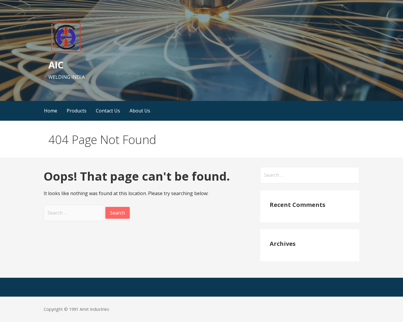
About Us (140, 110)
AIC (55, 64)
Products (76, 110)
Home (50, 110)
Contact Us (108, 110)
